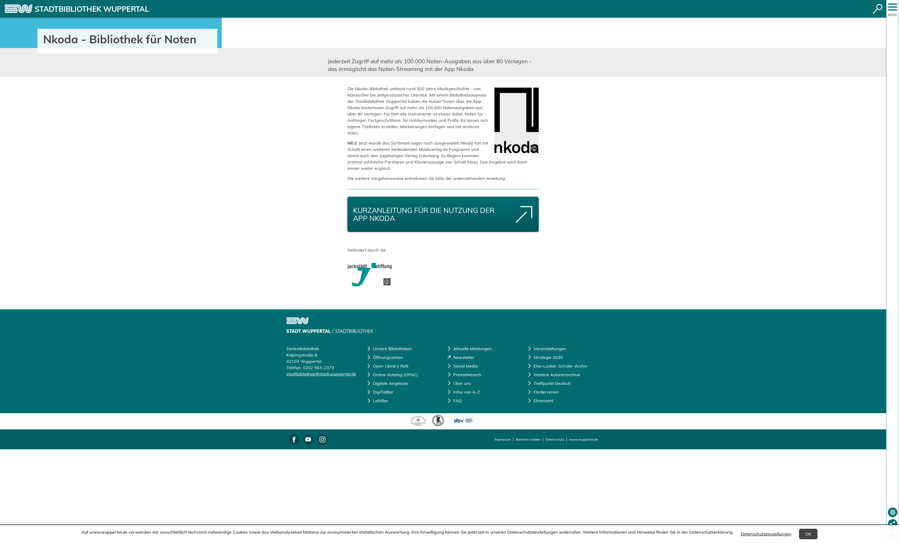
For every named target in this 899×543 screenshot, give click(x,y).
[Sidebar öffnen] (892, 7)
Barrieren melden (528, 439)
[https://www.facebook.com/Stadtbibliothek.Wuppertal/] (294, 439)
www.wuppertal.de (583, 439)
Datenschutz (554, 439)
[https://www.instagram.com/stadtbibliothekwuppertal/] (322, 439)
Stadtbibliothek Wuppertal (92, 9)
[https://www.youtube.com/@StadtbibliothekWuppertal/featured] (308, 439)
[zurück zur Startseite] (18, 8)
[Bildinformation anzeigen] (533, 148)
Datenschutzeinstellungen (766, 534)
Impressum (503, 439)
